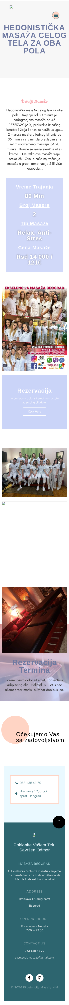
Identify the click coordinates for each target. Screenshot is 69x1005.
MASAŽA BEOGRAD (34, 864)
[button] (55, 15)
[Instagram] (40, 978)
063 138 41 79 (34, 951)
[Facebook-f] (29, 978)
